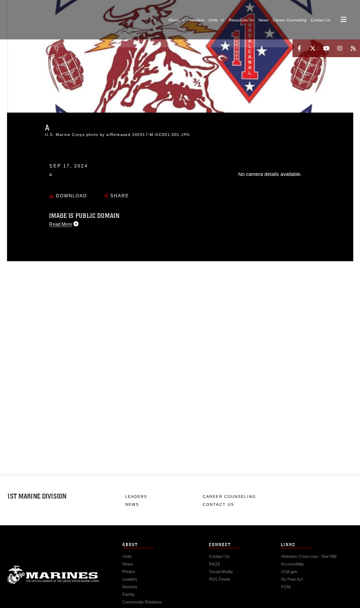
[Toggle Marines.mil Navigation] (343, 20)
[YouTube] (326, 48)
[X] (313, 48)
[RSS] (353, 48)
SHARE (119, 195)
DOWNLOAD (70, 195)
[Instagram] (339, 48)
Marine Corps (53, 575)
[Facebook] (299, 48)
